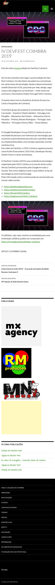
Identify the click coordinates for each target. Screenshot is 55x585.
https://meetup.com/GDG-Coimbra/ (20, 196)
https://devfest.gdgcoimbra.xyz (18, 186)
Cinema (4, 503)
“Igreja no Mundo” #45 (10, 455)
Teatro (4, 512)
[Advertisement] (21, 417)
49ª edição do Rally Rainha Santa (14, 280)
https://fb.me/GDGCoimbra (17, 193)
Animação (5, 532)
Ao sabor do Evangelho (11, 547)
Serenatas (5, 493)
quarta (18, 68)
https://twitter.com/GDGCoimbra (19, 189)
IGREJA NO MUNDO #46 (11, 451)
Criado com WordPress (9, 582)
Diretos (4, 569)
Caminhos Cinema (9, 507)
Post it (4, 527)
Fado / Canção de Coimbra (12, 488)
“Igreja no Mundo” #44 (10, 465)
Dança (4, 517)
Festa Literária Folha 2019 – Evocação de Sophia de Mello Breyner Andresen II (25, 269)
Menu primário (52, 9)
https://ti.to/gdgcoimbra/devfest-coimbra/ (20, 241)
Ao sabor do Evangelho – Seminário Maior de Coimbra (23, 460)
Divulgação (6, 47)
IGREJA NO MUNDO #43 (11, 470)
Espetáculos (6, 522)
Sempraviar (6, 542)
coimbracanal (28, 61)
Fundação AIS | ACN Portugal (13, 552)
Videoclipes (6, 537)
